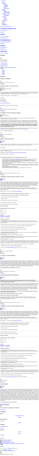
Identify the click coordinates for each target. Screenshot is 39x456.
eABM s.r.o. (5, 450)
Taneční (1, 303)
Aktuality (6, 441)
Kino (6, 67)
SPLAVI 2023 (2, 105)
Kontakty (19, 443)
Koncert (4, 67)
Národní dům (3, 179)
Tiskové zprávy (8, 442)
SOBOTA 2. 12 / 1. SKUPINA (5, 345)
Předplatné (2, 441)
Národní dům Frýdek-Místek (7, 449)
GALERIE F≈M (4, 24)
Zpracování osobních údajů (14, 443)
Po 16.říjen (7, 404)
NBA (1, 128)
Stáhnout (19, 417)
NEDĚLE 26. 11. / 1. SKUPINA (5, 215)
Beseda (8, 67)
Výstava (10, 67)
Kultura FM (3, 0)
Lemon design (13, 450)
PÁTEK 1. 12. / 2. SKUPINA (5, 216)
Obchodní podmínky (6, 443)
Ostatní (12, 67)
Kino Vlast (2, 141)
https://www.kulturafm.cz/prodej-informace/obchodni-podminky (16, 152)
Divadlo (1, 67)
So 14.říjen (3, 404)
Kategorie (2, 68)
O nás (2, 443)
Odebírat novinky (3, 409)
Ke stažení (12, 442)
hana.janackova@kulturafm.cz (17, 191)
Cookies (22, 443)
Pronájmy (9, 441)
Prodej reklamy (3, 442)
